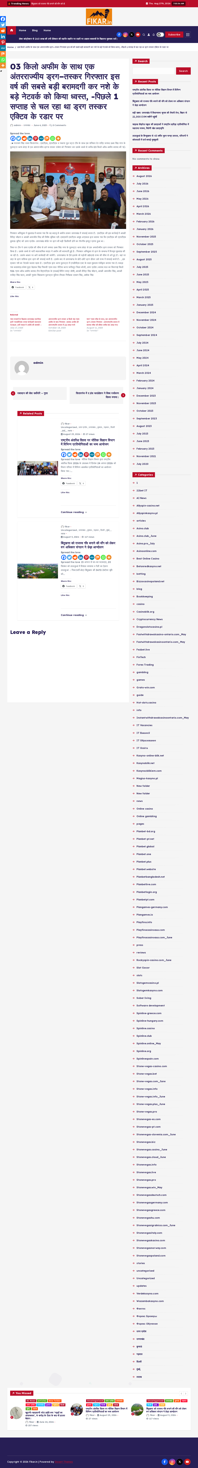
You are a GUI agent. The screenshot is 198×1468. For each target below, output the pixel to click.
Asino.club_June (146, 535)
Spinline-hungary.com (150, 1020)
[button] (181, 1393)
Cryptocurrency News (150, 619)
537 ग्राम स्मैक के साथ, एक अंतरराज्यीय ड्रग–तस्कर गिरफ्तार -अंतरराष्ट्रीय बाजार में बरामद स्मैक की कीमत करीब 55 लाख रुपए (103, 322)
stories (141, 1263)
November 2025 (146, 236)
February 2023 (145, 448)
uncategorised (145, 1270)
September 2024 (147, 335)
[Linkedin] (29, 138)
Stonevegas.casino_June (152, 1149)
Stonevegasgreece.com (151, 1210)
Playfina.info (144, 922)
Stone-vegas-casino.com (152, 1066)
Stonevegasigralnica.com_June (156, 1225)
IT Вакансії (143, 732)
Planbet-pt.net (145, 838)
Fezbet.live (143, 649)
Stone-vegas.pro (147, 1111)
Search (143, 61)
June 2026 (143, 191)
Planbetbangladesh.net (151, 876)
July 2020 (142, 463)
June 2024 (143, 350)
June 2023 (143, 441)
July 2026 (142, 183)
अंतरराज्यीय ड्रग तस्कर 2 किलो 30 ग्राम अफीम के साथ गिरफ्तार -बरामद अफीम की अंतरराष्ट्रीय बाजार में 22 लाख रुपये (63, 322)
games (141, 679)
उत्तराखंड (26, 125)
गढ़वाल (106, 427)
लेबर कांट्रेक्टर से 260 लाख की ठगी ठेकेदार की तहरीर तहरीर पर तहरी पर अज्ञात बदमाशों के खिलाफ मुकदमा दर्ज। (68, 38)
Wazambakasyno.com (150, 1301)
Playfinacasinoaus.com (151, 929)
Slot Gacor (143, 967)
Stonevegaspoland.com (151, 1255)
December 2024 (146, 312)
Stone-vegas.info (147, 1088)
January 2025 (145, 304)
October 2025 (145, 244)
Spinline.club (144, 1035)
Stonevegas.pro (146, 1179)
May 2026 (142, 198)
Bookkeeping (145, 596)
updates (142, 1285)
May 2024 (142, 357)
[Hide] (1, 71)
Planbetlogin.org (147, 892)
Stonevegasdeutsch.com (151, 1195)
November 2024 (146, 319)
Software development (151, 1005)
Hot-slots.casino (146, 702)
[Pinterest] (35, 138)
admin (17, 125)
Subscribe (174, 34)
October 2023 (145, 410)
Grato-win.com (146, 687)
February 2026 (145, 221)
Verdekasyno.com (147, 1293)
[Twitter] (18, 138)
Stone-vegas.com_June (151, 1081)
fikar (67, 423)
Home (22, 30)
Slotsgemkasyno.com (150, 990)
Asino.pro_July (146, 543)
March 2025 (144, 297)
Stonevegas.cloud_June (151, 1157)
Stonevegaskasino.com (151, 1240)
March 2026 (144, 213)
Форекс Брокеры (147, 1316)
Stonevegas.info (146, 1164)
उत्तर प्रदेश (83, 427)
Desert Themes (64, 1461)
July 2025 (142, 266)
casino (141, 604)
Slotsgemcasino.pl (148, 982)
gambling (142, 672)
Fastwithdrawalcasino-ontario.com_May (161, 634)
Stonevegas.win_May (149, 1187)
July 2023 (142, 433)
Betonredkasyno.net (149, 566)
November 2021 (146, 456)
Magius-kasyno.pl (147, 778)
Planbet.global (145, 846)
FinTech (141, 657)
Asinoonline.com (146, 551)
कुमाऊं (99, 427)
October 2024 (145, 327)
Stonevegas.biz (146, 1142)
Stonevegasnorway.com (151, 1247)
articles (141, 520)
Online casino (145, 808)
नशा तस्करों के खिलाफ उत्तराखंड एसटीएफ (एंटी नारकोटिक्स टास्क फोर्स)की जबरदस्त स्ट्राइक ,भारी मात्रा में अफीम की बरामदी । (25, 322)
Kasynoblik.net (145, 763)
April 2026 (143, 206)
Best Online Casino (148, 558)
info (139, 710)
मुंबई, (64, 430)
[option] (38, 1409)
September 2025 (147, 251)
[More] (58, 138)
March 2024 (144, 372)
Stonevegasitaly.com (149, 1232)
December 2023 (146, 395)
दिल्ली (113, 427)
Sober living (144, 998)
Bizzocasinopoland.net (150, 581)
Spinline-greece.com (149, 1013)
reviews (141, 952)
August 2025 (144, 259)
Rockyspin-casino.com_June (154, 960)
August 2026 (144, 176)
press (140, 945)
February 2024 (146, 380)
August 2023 (144, 426)
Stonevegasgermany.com (152, 1202)
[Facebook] (13, 138)
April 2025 (143, 289)
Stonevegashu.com (148, 1217)
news (140, 801)
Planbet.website (146, 869)
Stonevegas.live (146, 1172)
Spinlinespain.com (148, 1058)
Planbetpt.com (145, 899)
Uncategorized (69, 427)
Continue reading (73, 512)
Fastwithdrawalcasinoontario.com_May (161, 641)
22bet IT (142, 490)
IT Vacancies (144, 725)
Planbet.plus (144, 861)
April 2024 (143, 365)
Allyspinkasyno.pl (147, 513)
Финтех (141, 1308)
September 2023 (147, 418)
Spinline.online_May (149, 1043)
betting (141, 573)
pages (140, 823)
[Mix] (46, 138)
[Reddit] (24, 138)
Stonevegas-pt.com (149, 1126)
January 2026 (145, 229)
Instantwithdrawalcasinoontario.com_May (163, 717)
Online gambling (147, 816)
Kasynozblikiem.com (149, 770)
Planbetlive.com (146, 884)
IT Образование (146, 740)
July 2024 (142, 342)
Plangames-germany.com (152, 907)
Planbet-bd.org (146, 831)
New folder (143, 785)
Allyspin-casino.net (148, 505)
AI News (141, 498)
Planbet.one (144, 854)
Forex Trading (145, 664)
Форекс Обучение (147, 1323)
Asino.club (143, 528)
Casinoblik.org (145, 611)
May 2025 (142, 282)
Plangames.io (145, 914)
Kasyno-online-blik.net (150, 755)
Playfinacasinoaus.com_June (154, 937)
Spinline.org (144, 1051)
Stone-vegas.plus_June (151, 1104)
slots (139, 975)
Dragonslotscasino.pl (149, 626)
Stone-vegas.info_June (151, 1096)
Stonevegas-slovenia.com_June (156, 1134)
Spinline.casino (146, 1028)
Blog (35, 30)
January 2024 (145, 388)
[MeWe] (41, 138)
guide (140, 695)
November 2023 (146, 403)
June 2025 (143, 274)
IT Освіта (142, 748)
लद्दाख (70, 430)
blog (139, 588)
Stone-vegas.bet (147, 1073)
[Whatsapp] (52, 138)
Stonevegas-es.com (149, 1119)
